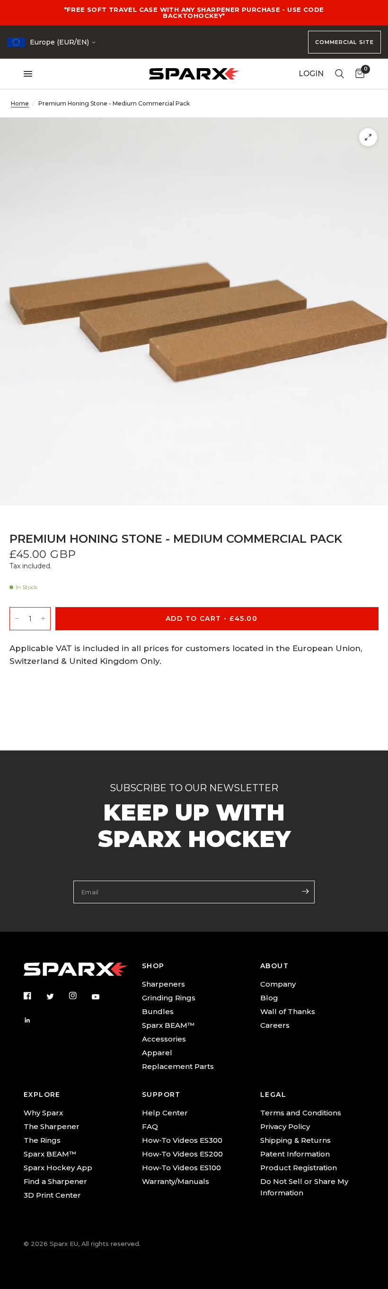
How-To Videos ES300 (182, 1140)
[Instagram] (79, 995)
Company (278, 984)
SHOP (153, 965)
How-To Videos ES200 (182, 1153)
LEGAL (273, 1094)
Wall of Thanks (287, 1011)
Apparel (157, 1052)
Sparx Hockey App (58, 1167)
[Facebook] (34, 995)
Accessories (164, 1038)
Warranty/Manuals (175, 1181)
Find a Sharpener (55, 1181)
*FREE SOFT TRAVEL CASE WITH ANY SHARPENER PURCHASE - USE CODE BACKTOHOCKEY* (194, 12)
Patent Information (295, 1153)
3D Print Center (52, 1195)
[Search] (339, 74)
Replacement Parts (178, 1066)
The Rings (42, 1140)
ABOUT (274, 965)
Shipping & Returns (295, 1140)
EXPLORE (42, 1094)
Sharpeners (163, 984)
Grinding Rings (168, 997)
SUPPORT (161, 1094)
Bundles (158, 1011)
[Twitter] (56, 996)
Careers (275, 1025)
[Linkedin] (34, 1020)
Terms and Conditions (300, 1112)
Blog (269, 997)
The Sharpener (51, 1126)
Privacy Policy (285, 1126)
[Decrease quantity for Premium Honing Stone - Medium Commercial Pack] (17, 619)
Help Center (165, 1112)
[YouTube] (102, 997)
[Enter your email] (305, 891)
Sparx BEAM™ (168, 1025)
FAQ (150, 1126)
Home (20, 103)
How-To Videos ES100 (181, 1167)
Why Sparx (43, 1112)
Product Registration (298, 1167)
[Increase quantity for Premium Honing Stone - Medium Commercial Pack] (43, 619)
